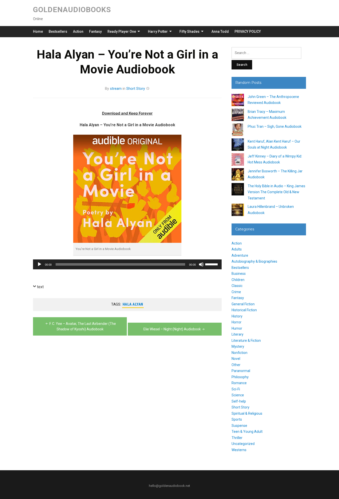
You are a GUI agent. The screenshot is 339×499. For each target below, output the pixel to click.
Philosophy (240, 377)
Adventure (240, 255)
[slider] (212, 263)
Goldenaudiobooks (72, 9)
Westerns (239, 450)
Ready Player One (121, 31)
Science (238, 395)
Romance (239, 383)
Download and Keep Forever (127, 113)
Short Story (135, 88)
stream (116, 88)
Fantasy (95, 31)
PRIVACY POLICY (248, 31)
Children (238, 280)
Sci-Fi (236, 389)
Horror (236, 322)
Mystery (238, 346)
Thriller (237, 438)
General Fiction (243, 304)
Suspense (239, 426)
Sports (237, 419)
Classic (237, 286)
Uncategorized (243, 444)
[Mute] (201, 264)
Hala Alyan (133, 304)
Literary (237, 334)
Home (38, 31)
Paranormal (241, 371)
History (237, 316)
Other (236, 365)
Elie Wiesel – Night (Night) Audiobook (172, 329)
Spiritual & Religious (247, 413)
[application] (127, 264)
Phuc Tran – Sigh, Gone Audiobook (275, 126)
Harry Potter (158, 31)
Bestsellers (58, 31)
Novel (236, 359)
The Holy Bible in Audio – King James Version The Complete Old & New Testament (276, 192)
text (40, 286)
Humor (237, 328)
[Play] (39, 264)
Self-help (239, 401)
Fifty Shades (189, 31)
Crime (236, 292)
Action (78, 31)
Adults (237, 249)
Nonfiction (239, 353)
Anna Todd (220, 31)
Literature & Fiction (246, 341)
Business (239, 274)
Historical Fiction (244, 310)
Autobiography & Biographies (254, 261)
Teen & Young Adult (247, 432)
